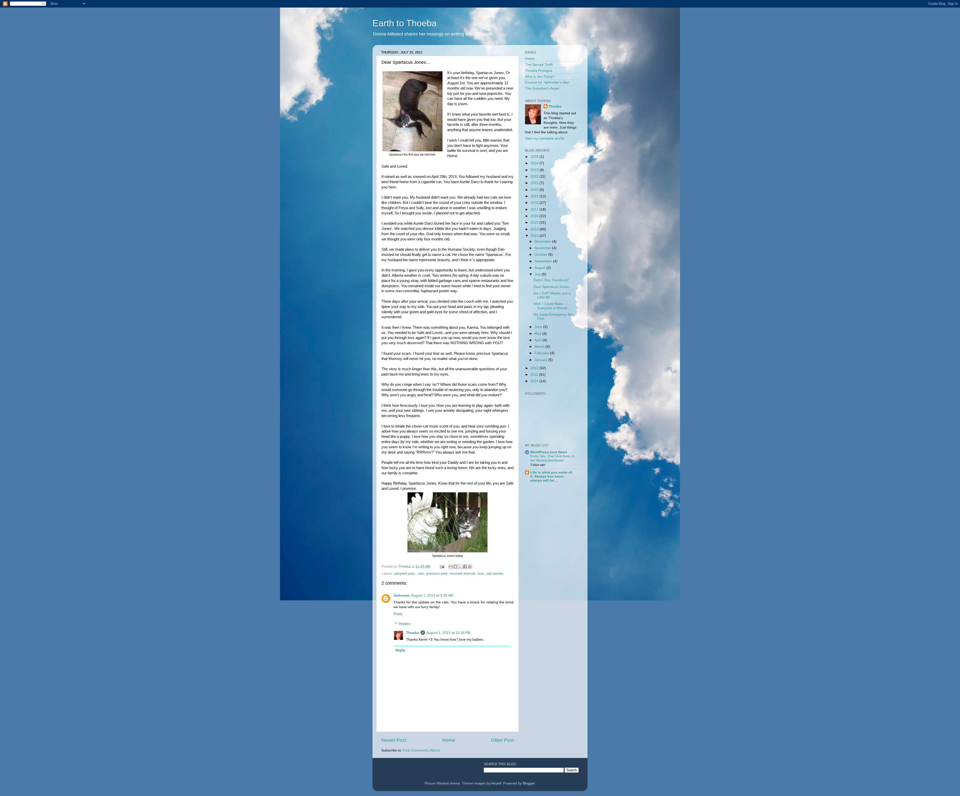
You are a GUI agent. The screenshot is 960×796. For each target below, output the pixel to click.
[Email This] (450, 566)
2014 (535, 229)
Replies (404, 624)
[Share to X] (460, 566)
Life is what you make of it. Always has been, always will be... (551, 476)
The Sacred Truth (539, 65)
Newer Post (393, 740)
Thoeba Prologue (538, 71)
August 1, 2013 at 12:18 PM (448, 633)
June (538, 327)
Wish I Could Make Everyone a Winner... (552, 306)
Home (448, 740)
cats (421, 573)
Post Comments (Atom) (421, 750)
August (540, 268)
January (541, 360)
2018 (535, 203)
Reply (398, 614)
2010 (535, 381)
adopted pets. (405, 573)
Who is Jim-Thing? (539, 77)
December (543, 241)
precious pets (437, 573)
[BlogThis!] (455, 566)
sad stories (494, 573)
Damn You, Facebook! (551, 280)
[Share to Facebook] (465, 566)
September (543, 261)
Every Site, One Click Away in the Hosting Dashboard (552, 458)
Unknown (402, 595)
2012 (535, 368)
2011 (534, 374)
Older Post (502, 740)
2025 (535, 157)
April (538, 340)
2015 (535, 222)
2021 (535, 183)
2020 (535, 190)
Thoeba (412, 633)
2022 (535, 176)
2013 (535, 236)
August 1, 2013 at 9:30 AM (432, 595)
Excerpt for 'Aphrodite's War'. (548, 82)
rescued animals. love (467, 573)
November (543, 248)
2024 (535, 163)
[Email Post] (441, 566)
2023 (535, 170)
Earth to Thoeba (404, 23)
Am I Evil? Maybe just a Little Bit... (552, 295)
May (538, 333)
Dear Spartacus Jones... (553, 287)
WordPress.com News (548, 452)
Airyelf (496, 783)
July (538, 274)
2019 (535, 196)
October (541, 254)
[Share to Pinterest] (469, 566)
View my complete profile (544, 138)
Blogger (529, 783)
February (542, 353)
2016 (535, 216)
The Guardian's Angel (542, 88)
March (540, 346)
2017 (535, 209)
